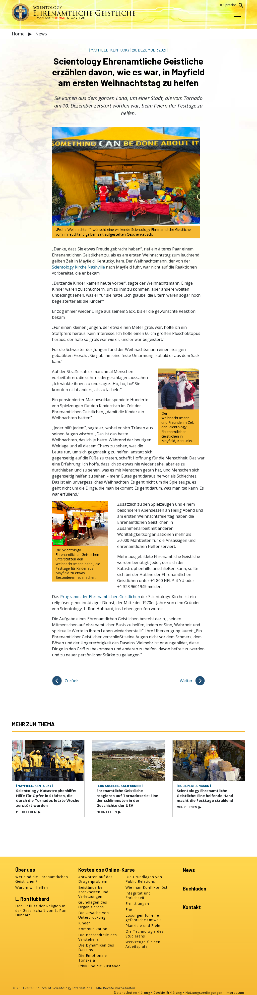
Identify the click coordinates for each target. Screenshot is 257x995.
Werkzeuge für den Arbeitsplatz (142, 944)
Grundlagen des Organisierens (92, 904)
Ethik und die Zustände (99, 966)
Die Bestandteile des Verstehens (97, 937)
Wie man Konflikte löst (146, 887)
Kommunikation (92, 929)
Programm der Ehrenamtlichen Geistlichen (100, 596)
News (41, 34)
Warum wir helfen (31, 887)
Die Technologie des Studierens (144, 933)
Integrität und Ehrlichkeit (138, 895)
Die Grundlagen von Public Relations (143, 879)
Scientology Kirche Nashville (78, 267)
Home (19, 34)
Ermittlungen (137, 903)
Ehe (128, 909)
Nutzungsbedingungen (203, 992)
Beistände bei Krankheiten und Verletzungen (93, 892)
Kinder (84, 923)
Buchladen (194, 888)
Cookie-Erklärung (168, 992)
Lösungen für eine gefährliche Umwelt (143, 917)
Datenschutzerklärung (132, 992)
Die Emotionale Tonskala (92, 957)
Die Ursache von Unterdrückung (93, 915)
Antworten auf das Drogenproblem (95, 879)
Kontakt (192, 907)
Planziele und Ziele (142, 925)
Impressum (235, 992)
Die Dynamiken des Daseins (96, 947)
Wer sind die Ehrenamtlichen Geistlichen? (41, 879)
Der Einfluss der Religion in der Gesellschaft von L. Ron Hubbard (41, 910)
